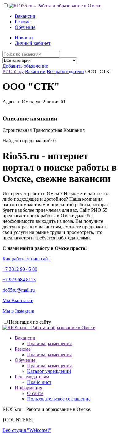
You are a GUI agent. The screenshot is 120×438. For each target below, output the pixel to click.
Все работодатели (65, 71)
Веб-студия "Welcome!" (26, 430)
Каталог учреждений (49, 371)
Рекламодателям (32, 376)
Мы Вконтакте (17, 300)
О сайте (35, 393)
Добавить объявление (25, 66)
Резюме (22, 21)
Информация (28, 387)
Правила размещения (49, 343)
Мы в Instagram (18, 311)
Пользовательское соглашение (58, 398)
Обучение (25, 27)
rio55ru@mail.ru (18, 290)
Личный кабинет (32, 43)
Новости (24, 37)
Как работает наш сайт (26, 258)
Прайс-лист (39, 382)
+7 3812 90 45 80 (19, 269)
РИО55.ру (13, 71)
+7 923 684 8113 (19, 279)
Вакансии (25, 16)
